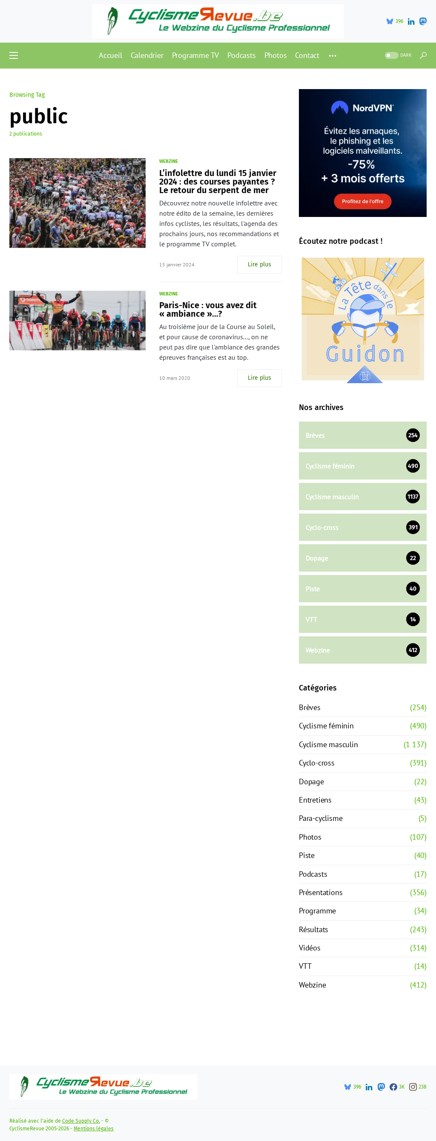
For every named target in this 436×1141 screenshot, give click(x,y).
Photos (310, 837)
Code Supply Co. (81, 1121)
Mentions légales (94, 1129)
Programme (317, 911)
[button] (13, 55)
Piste (307, 855)
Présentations (320, 892)
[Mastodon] (423, 21)
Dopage (311, 781)
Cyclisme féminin (326, 726)
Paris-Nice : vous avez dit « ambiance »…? (208, 309)
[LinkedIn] (411, 21)
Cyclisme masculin (328, 744)
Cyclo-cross (317, 763)
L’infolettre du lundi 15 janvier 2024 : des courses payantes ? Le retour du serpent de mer (217, 181)
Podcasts (313, 874)
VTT (305, 966)
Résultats (313, 929)
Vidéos (310, 948)
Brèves (310, 707)
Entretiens (315, 800)
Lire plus (259, 264)
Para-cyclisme (320, 818)
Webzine (168, 161)
